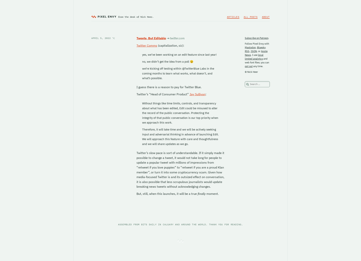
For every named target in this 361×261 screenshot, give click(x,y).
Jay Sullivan (198, 94)
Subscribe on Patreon (256, 38)
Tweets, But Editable (151, 38)
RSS (247, 51)
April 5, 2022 (103, 38)
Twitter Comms (147, 45)
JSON (254, 51)
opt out (249, 66)
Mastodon (250, 47)
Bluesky (261, 47)
